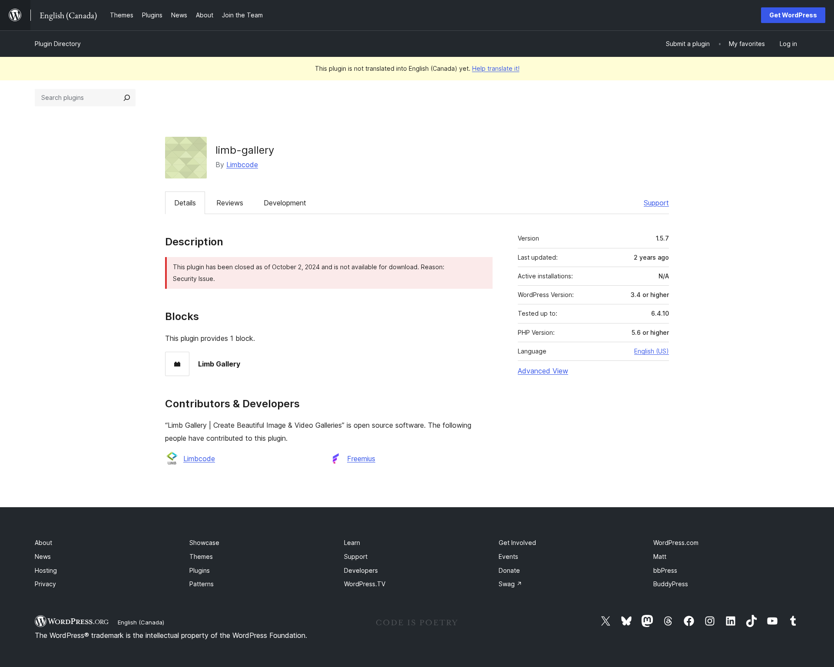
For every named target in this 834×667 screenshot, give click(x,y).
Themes (201, 556)
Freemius (361, 458)
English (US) (651, 351)
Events (508, 556)
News (43, 556)
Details (185, 202)
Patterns (201, 584)
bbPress (665, 570)
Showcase (204, 542)
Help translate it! (496, 68)
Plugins (199, 570)
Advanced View (543, 371)
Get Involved (517, 542)
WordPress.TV (364, 584)
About (43, 542)
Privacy (45, 584)
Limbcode (242, 164)
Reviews (229, 202)
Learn (352, 542)
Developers (361, 570)
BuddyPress (670, 584)
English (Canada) (141, 622)
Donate (509, 570)
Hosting (46, 570)
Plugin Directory (58, 43)
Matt (659, 556)
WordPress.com (675, 542)
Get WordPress (793, 15)
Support (656, 202)
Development (285, 202)
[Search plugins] (127, 97)
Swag (510, 584)
